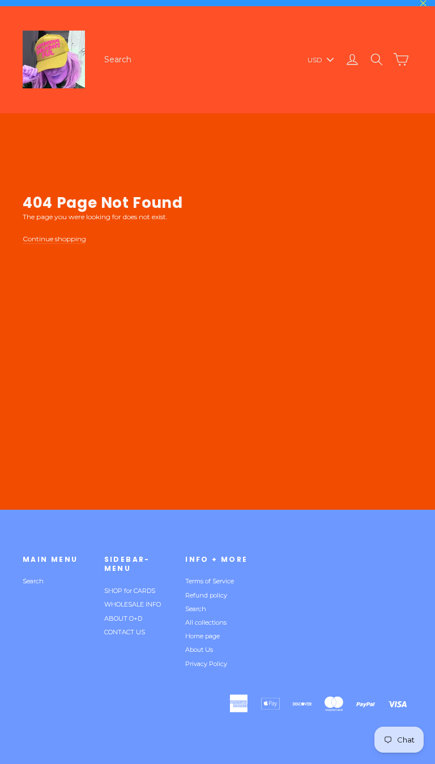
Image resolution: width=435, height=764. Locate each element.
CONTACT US (124, 632)
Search (117, 59)
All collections (206, 622)
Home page (202, 636)
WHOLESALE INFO (132, 604)
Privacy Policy (206, 664)
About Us (199, 650)
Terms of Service (209, 581)
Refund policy (206, 595)
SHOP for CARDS (129, 591)
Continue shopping (54, 238)
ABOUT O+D (123, 618)
